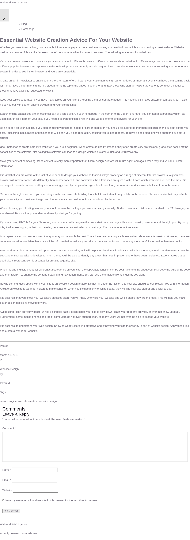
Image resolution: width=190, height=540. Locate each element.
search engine (8, 401)
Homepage (27, 29)
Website (7, 490)
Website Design (9, 369)
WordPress (31, 533)
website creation (28, 401)
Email (6, 480)
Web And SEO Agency (13, 2)
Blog (24, 24)
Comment (9, 428)
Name (6, 469)
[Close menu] (4, 18)
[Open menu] (4, 12)
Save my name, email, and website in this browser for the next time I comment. (51, 500)
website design (48, 401)
